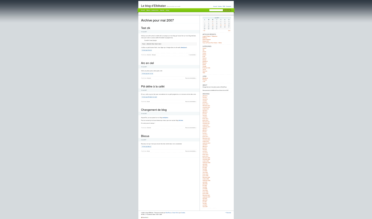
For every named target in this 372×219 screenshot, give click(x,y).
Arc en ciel (147, 63)
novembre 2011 (206, 123)
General (149, 54)
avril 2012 (205, 117)
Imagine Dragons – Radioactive (210, 36)
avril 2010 (205, 151)
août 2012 (205, 110)
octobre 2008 (206, 179)
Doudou (204, 54)
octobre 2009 (206, 161)
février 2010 (205, 154)
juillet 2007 (205, 200)
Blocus (145, 136)
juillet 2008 (205, 184)
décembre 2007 (206, 195)
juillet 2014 (205, 96)
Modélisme (205, 61)
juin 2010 (205, 148)
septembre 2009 (206, 162)
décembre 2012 (206, 105)
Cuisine (204, 53)
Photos (204, 64)
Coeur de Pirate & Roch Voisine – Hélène (212, 42)
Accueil (215, 6)
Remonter (228, 212)
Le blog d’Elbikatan (153, 5)
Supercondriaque (207, 39)
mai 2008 (205, 187)
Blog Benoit (205, 78)
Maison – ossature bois (152, 10)
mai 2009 (205, 169)
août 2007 (205, 198)
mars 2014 (205, 99)
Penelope (205, 80)
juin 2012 (205, 113)
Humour (204, 59)
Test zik (145, 28)
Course (204, 51)
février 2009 (205, 174)
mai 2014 (205, 97)
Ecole (148, 101)
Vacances (205, 71)
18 (220, 25)
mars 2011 (205, 135)
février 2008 (205, 192)
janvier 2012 (205, 120)
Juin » (229, 30)
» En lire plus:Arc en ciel (147, 73)
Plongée (204, 66)
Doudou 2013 (206, 41)
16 (212, 25)
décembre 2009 (206, 157)
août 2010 (205, 144)
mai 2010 (205, 149)
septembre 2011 (206, 127)
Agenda (162, 10)
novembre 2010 (206, 140)
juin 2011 (205, 131)
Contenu (220, 6)
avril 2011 (205, 133)
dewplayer (183, 47)
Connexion (228, 6)
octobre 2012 (206, 109)
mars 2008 (205, 190)
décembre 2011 (206, 122)
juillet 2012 (205, 112)
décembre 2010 (206, 138)
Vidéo (204, 72)
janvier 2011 (205, 136)
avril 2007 (205, 205)
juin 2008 (205, 185)
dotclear (181, 120)
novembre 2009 (206, 159)
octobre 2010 (206, 141)
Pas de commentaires (190, 78)
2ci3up (167, 10)
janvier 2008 (205, 193)
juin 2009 (205, 167)
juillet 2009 (205, 166)
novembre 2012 (206, 107)
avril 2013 (205, 102)
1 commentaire (192, 54)
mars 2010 (205, 153)
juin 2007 (205, 201)
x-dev (204, 81)
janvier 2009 (205, 175)
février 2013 (205, 104)
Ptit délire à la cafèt (152, 86)
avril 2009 (205, 170)
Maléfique (205, 38)
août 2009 (205, 164)
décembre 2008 (206, 177)
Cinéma (204, 48)
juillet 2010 (205, 146)
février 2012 (205, 118)
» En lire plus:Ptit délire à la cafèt (149, 97)
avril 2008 (205, 188)
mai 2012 (205, 115)
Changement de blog (154, 110)
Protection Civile (206, 68)
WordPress (168, 212)
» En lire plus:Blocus (146, 146)
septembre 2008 (206, 180)
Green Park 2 (175, 212)
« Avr (204, 30)
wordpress (165, 117)
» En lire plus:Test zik (147, 50)
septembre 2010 (206, 143)
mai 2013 (205, 100)
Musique (154, 54)
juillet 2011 (205, 130)
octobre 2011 (206, 125)
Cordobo (183, 212)
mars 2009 (205, 172)
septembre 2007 (206, 197)
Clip (203, 50)
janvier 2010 (205, 156)
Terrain (204, 69)
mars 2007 (205, 206)
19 (224, 25)
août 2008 (205, 182)
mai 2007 (205, 203)
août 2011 (205, 128)
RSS (224, 6)
